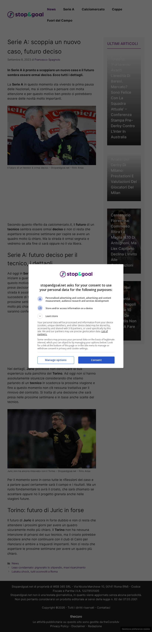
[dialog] (76, 316)
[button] (76, 316)
